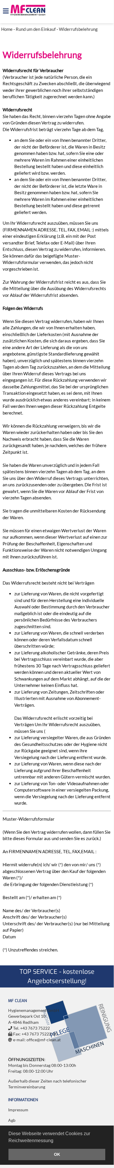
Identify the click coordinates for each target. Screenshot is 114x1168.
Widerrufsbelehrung (78, 29)
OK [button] (57, 1154)
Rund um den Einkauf (36, 29)
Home (7, 29)
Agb (11, 1120)
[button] (55, 1141)
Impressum (18, 1110)
